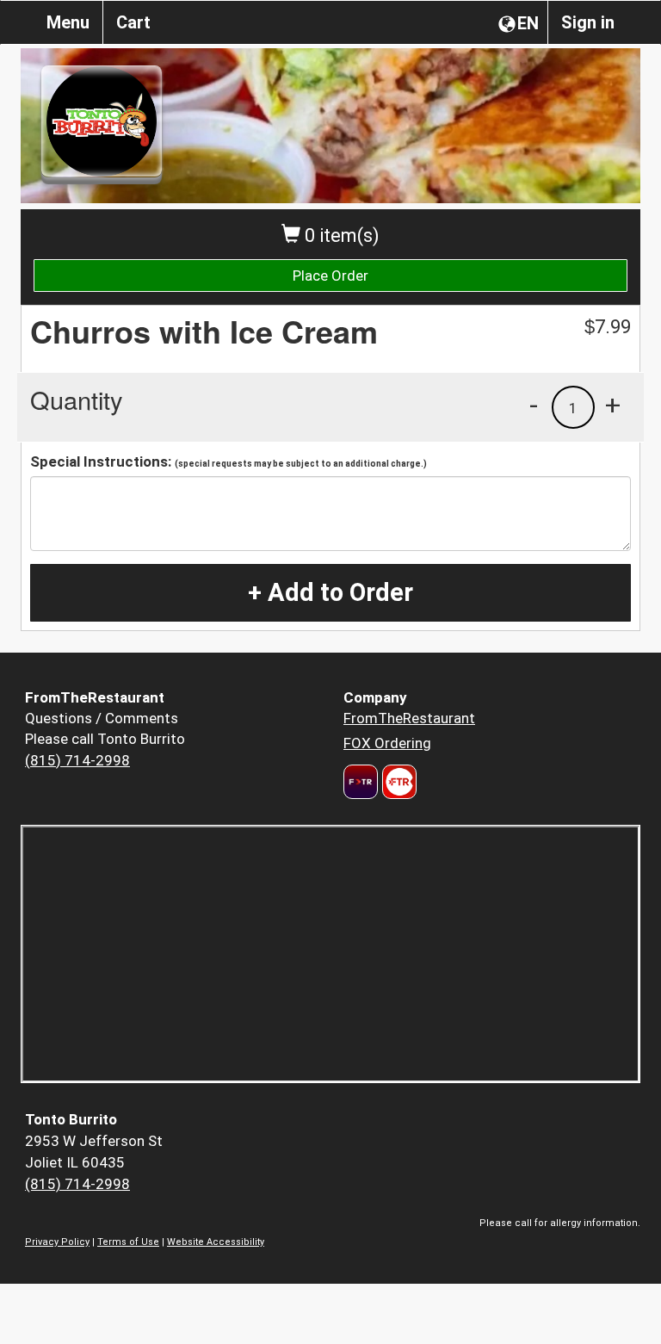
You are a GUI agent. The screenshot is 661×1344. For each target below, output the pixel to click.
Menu (68, 22)
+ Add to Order (330, 592)
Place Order (330, 275)
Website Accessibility (215, 1242)
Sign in (588, 22)
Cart (133, 22)
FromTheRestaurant (409, 718)
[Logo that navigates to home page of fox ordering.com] (397, 782)
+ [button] (613, 404)
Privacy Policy (57, 1242)
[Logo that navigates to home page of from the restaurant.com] (360, 782)
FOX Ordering (387, 743)
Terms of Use (128, 1242)
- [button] (533, 404)
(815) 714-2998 (77, 760)
